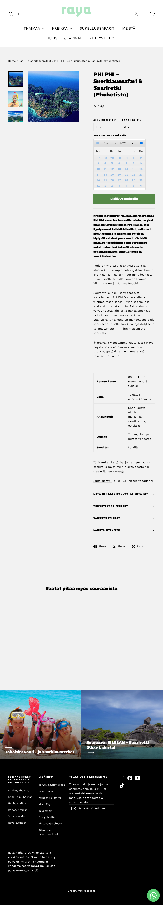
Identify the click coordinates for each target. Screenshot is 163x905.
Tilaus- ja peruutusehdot (48, 832)
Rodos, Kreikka (17, 809)
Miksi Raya (45, 804)
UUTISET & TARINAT (64, 38)
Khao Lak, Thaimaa (20, 796)
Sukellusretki (102, 480)
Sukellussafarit (17, 816)
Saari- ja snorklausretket (35, 60)
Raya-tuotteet (17, 822)
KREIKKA (60, 28)
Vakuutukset (47, 791)
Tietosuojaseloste (50, 823)
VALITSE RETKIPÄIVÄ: (109, 135)
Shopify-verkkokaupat (81, 890)
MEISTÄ (129, 28)
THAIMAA (32, 28)
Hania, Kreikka (17, 803)
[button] (20, 13)
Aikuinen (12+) (105, 120)
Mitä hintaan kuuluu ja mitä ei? (120, 494)
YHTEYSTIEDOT (103, 38)
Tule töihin (45, 810)
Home (12, 60)
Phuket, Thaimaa (18, 790)
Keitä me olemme (50, 797)
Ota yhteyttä (47, 817)
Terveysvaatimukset (110, 506)
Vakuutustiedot (106, 518)
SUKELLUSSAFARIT (97, 28)
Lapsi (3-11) (131, 120)
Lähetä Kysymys (106, 530)
